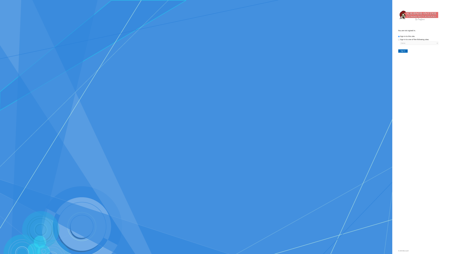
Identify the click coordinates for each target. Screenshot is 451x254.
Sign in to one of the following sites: (414, 39)
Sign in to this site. (407, 36)
